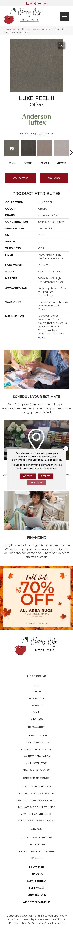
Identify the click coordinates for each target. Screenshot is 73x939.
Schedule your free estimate (36, 851)
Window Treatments (36, 902)
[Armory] (28, 148)
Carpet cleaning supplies (36, 837)
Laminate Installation (36, 756)
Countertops (36, 895)
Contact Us (20, 178)
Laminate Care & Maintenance (36, 807)
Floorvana (36, 888)
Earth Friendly (36, 881)
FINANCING (54, 178)
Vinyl (36, 712)
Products (35, 29)
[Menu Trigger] (64, 16)
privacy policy (38, 464)
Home (7, 29)
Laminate (36, 705)
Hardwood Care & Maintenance (37, 800)
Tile (36, 684)
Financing (36, 874)
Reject (45, 476)
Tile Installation (36, 735)
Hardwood (36, 698)
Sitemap (59, 923)
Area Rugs (36, 719)
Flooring (16, 29)
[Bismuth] (61, 148)
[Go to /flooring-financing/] (36, 525)
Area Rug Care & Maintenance (36, 820)
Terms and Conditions (50, 919)
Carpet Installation (36, 742)
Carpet (25, 29)
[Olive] (12, 148)
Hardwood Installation (36, 749)
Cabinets (36, 858)
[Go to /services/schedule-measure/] (36, 382)
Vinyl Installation (37, 763)
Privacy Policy (18, 923)
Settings (36, 482)
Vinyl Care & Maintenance (36, 814)
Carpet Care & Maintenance (36, 793)
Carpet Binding (36, 844)
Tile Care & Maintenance (36, 786)
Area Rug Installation (36, 769)
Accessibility (27, 919)
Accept (28, 476)
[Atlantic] (44, 148)
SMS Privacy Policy (40, 923)
